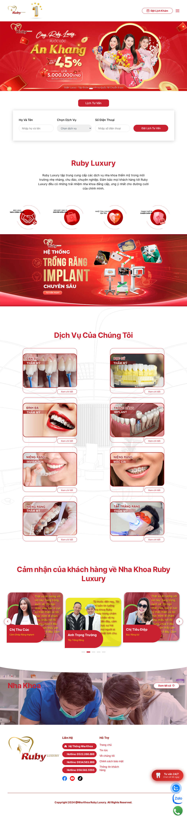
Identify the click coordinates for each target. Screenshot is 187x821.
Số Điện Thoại (105, 120)
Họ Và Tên (26, 120)
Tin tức (104, 750)
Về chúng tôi (107, 755)
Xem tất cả (164, 685)
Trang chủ (106, 744)
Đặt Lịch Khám (159, 10)
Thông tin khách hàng (109, 768)
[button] (91, 88)
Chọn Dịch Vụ (66, 120)
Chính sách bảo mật (111, 761)
